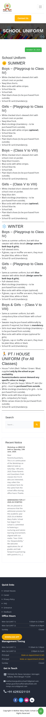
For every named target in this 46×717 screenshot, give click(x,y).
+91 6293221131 (18, 692)
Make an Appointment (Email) (32, 659)
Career (6, 595)
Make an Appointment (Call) (32, 655)
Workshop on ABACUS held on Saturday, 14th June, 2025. (16, 449)
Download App (12, 637)
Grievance (8, 607)
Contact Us (23, 18)
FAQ (5, 603)
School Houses (10, 591)
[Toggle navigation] (40, 6)
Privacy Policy (9, 599)
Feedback (7, 612)
